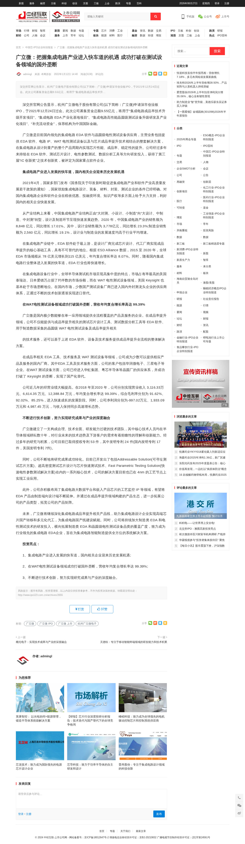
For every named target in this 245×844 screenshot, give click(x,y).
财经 (18, 35)
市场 (18, 30)
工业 (120, 30)
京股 (85, 3)
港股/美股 (209, 282)
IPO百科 (222, 35)
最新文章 (141, 831)
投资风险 (208, 230)
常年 (73, 35)
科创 (64, 3)
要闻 (65, 30)
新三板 (181, 243)
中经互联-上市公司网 (55, 837)
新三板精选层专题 (214, 243)
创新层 (207, 181)
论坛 (81, 35)
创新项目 (182, 191)
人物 (34, 35)
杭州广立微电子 (87, 623)
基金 (134, 30)
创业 (74, 3)
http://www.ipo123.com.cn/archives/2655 (40, 595)
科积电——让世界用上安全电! (197, 522)
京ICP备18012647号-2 (96, 837)
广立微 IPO (46, 623)
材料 (112, 35)
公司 (26, 35)
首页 (18, 47)
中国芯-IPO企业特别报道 (39, 47)
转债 (150, 35)
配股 (205, 331)
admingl (27, 74)
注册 (226, 3)
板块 (96, 35)
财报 (34, 30)
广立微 (30, 623)
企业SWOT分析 (186, 168)
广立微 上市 (65, 623)
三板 (96, 3)
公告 (205, 175)
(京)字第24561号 (201, 837)
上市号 (225, 16)
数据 (73, 30)
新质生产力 (183, 259)
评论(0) (99, 74)
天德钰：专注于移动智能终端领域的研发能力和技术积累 (133, 641)
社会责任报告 (211, 298)
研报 (220, 30)
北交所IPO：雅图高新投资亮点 (197, 528)
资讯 (142, 30)
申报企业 (182, 292)
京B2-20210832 (147, 837)
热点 (212, 35)
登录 (217, 3)
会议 (42, 35)
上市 (65, 35)
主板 (53, 3)
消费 (112, 30)
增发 (158, 35)
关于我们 (125, 831)
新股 (21, 3)
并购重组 (182, 230)
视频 (205, 312)
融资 (42, 3)
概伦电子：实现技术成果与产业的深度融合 (41, 641)
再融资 (181, 181)
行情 (26, 30)
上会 (107, 3)
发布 (159, 813)
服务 (31, 3)
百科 (139, 3)
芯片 (104, 30)
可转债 (181, 207)
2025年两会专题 (186, 139)
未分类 (207, 266)
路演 (117, 3)
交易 (158, 30)
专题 (128, 3)
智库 (42, 30)
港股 (173, 35)
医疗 (120, 35)
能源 (104, 35)
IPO (173, 30)
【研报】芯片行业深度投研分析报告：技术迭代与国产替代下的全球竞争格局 (90, 720)
